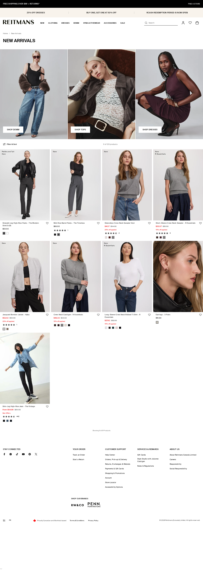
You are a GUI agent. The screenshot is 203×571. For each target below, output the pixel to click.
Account (108, 478)
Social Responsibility (178, 469)
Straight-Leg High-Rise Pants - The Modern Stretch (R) (21, 224)
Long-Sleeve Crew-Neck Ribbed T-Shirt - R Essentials (122, 315)
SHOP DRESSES (150, 129)
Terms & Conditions (77, 520)
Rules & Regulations (145, 466)
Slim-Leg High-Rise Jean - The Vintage (19, 406)
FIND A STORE (194, 4)
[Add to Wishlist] (47, 223)
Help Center (110, 455)
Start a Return (78, 459)
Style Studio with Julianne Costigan (147, 460)
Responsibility (175, 464)
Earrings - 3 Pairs (163, 314)
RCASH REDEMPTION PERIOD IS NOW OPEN (167, 13)
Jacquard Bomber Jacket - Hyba (16, 314)
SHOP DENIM (13, 129)
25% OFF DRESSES (36, 13)
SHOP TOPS (80, 129)
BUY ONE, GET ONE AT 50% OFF (101, 13)
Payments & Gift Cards (114, 469)
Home (5, 33)
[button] (42, 23)
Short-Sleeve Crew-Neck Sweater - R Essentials (175, 223)
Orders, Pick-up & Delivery (116, 459)
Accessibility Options (114, 487)
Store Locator (110, 482)
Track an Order (79, 455)
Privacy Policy (93, 520)
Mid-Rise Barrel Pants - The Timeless (69, 223)
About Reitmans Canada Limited (183, 455)
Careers (173, 459)
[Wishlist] (190, 22)
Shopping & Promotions (115, 473)
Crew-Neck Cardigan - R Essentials (68, 314)
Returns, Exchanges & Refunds (117, 464)
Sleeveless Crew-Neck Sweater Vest (120, 223)
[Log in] (183, 22)
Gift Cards (141, 455)
